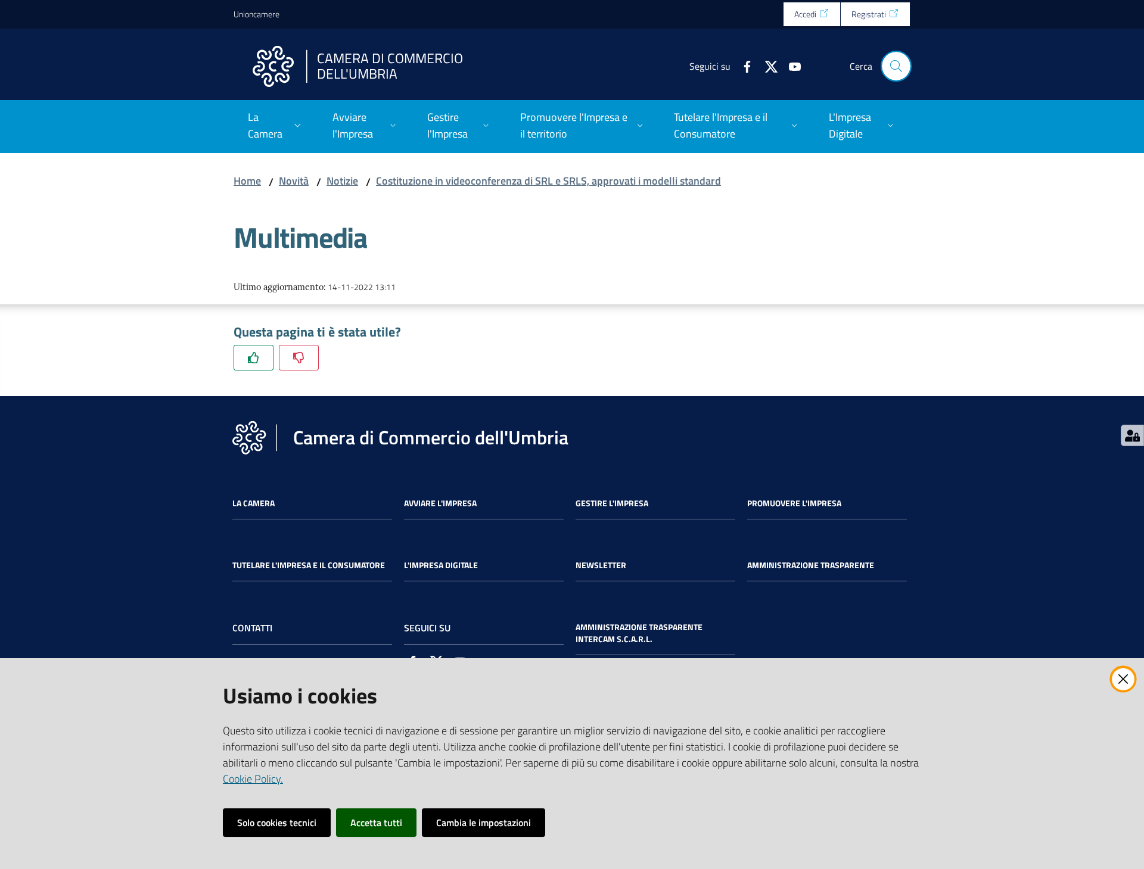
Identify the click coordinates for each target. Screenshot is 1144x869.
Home (247, 181)
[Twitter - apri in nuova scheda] (766, 65)
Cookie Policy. (253, 779)
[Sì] (253, 357)
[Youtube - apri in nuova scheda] (790, 65)
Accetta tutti (376, 822)
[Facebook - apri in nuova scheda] (742, 65)
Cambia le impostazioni (483, 822)
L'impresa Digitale (441, 565)
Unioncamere (256, 14)
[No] (299, 357)
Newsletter (601, 565)
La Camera (253, 503)
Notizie (342, 181)
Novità (294, 181)
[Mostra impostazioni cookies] (1132, 435)
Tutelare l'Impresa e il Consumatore (308, 565)
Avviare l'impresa (440, 503)
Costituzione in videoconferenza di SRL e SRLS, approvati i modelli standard (548, 181)
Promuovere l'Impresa (794, 503)
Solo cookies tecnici (276, 822)
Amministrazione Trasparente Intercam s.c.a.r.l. (639, 633)
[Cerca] (896, 66)
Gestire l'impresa (612, 503)
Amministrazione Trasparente (810, 565)
